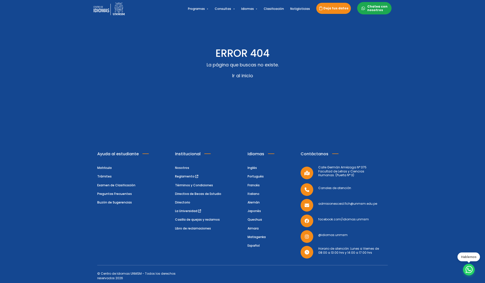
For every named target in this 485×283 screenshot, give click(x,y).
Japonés (254, 211)
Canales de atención (334, 188)
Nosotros (182, 167)
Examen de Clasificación (116, 185)
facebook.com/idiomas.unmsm (343, 219)
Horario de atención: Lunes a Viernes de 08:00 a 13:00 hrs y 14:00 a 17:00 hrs (348, 250)
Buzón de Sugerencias (114, 202)
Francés (254, 185)
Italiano (253, 193)
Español (254, 245)
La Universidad (186, 211)
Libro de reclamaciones (193, 228)
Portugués (256, 176)
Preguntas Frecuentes (114, 193)
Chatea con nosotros (377, 8)
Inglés (252, 167)
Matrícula (104, 167)
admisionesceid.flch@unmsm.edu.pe (347, 204)
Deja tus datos (335, 8)
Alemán (254, 202)
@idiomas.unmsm (333, 235)
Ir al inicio (242, 75)
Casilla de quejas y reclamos (197, 219)
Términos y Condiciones (194, 185)
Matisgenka (257, 237)
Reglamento (185, 176)
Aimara (253, 228)
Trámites (104, 176)
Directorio (182, 202)
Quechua (255, 219)
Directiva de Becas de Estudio (198, 193)
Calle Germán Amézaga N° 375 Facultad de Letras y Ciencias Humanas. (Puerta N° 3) (342, 171)
